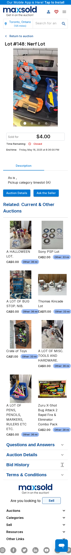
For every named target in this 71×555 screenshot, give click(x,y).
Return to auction (21, 36)
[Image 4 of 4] (46, 123)
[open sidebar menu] (64, 11)
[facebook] (13, 550)
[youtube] (46, 550)
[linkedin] (35, 550)
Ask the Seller (46, 193)
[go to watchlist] (56, 11)
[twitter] (24, 550)
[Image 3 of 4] (39, 123)
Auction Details (16, 193)
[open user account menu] (48, 11)
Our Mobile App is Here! (35, 2)
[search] (64, 24)
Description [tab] (24, 165)
